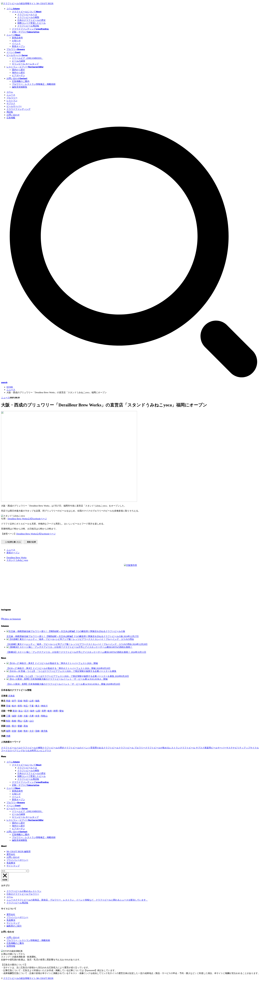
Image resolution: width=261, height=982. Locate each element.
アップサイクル (251, 748)
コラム (10, 92)
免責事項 (11, 863)
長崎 (20, 731)
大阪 (26, 716)
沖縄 (8, 736)
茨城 (8, 706)
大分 (31, 731)
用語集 (10, 112)
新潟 (15, 711)
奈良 (37, 716)
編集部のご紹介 (14, 926)
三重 (8, 716)
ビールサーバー (14, 106)
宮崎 (37, 731)
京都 (20, 716)
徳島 (8, 726)
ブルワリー (12, 98)
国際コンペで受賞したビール (31, 23)
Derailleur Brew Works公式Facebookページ (27, 519)
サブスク (11, 103)
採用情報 (11, 946)
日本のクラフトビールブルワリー (23, 894)
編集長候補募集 (19, 87)
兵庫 (31, 716)
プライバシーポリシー (17, 860)
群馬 (20, 706)
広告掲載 (11, 118)
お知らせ (16, 40)
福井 (32, 711)
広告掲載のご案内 (20, 81)
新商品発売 (17, 38)
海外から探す (18, 72)
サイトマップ (13, 866)
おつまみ (27, 750)
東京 (37, 706)
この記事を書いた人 (13, 542)
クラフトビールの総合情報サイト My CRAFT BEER (28, 978)
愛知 (61, 711)
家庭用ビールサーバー (215, 748)
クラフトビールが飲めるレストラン (162, 748)
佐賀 (14, 731)
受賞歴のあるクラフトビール (104, 748)
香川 (14, 726)
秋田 (26, 701)
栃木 (14, 706)
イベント (16, 43)
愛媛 (20, 726)
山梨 (38, 711)
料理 (34, 750)
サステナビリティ (235, 748)
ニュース (11, 95)
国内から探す (18, 70)
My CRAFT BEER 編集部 (19, 851)
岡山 (20, 721)
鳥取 (8, 721)
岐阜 (50, 711)
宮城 (20, 701)
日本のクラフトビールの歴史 (31, 20)
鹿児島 (44, 731)
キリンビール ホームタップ (25, 64)
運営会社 (11, 854)
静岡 (55, 711)
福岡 (8, 731)
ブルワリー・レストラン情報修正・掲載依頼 (33, 84)
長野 (44, 711)
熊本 (26, 731)
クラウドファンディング (18, 109)
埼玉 (26, 706)
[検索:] (14, 871)
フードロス (6, 750)
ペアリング (17, 750)
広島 (26, 721)
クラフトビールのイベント (77, 748)
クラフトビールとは (27, 14)
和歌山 (44, 716)
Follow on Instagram (12, 619)
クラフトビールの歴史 (53, 748)
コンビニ (40, 750)
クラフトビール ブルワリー (132, 748)
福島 (37, 701)
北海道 (11, 696)
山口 (31, 721)
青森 (8, 701)
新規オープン (18, 46)
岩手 (14, 701)
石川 (26, 711)
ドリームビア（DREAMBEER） (27, 58)
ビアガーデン (18, 75)
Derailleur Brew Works (17, 557)
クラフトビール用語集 (28, 26)
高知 (26, 726)
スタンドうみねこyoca (17, 560)
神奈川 (44, 706)
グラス (48, 750)
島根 (14, 721)
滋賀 (14, 716)
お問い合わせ (13, 115)
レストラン (12, 100)
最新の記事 (31, 542)
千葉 (31, 706)
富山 (20, 711)
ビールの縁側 (18, 61)
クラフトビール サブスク (192, 748)
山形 (31, 701)
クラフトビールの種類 (28, 17)
